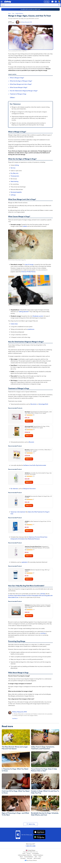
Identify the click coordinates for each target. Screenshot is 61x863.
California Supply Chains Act (25, 855)
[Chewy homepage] (7, 2)
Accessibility (35, 853)
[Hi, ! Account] (56, 2)
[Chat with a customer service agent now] (52, 1)
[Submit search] (59, 5)
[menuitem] (16, 78)
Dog (13, 13)
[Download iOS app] (39, 832)
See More (15, 718)
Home (9, 13)
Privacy (29, 853)
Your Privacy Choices (31, 860)
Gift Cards (29, 858)
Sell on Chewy (37, 858)
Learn (40, 856)
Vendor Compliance (38, 855)
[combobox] (30, 5)
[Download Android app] (39, 837)
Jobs (36, 856)
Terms (23, 853)
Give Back (22, 858)
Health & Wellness (19, 13)
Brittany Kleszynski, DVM (26, 22)
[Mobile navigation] (1, 2)
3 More (12, 97)
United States (31, 850)
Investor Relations (28, 856)
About (21, 856)
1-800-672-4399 (30, 846)
